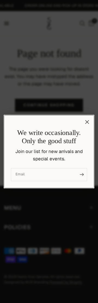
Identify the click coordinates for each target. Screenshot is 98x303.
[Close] (87, 122)
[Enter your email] (81, 174)
